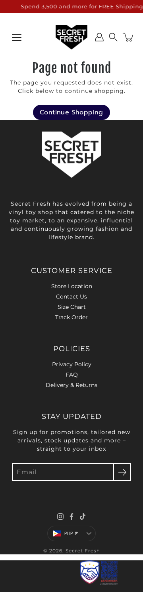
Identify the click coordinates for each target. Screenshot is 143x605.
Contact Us (71, 296)
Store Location (71, 286)
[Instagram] (60, 516)
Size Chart (72, 306)
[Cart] (128, 37)
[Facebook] (71, 516)
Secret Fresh (83, 551)
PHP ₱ (71, 533)
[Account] (99, 37)
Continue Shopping (71, 112)
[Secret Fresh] (71, 37)
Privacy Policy (71, 364)
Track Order (71, 317)
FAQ (72, 374)
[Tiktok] (82, 516)
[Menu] (16, 37)
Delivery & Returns (71, 385)
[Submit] (122, 472)
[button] (113, 37)
